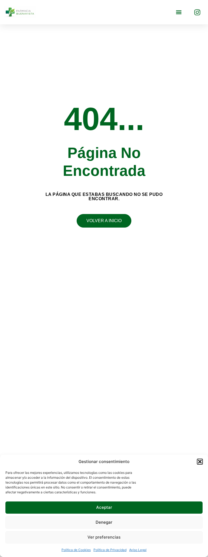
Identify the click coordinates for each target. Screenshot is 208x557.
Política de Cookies (76, 550)
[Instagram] (197, 12)
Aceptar (104, 507)
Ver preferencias (104, 537)
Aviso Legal (138, 550)
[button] (200, 461)
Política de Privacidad (109, 550)
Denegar (104, 522)
